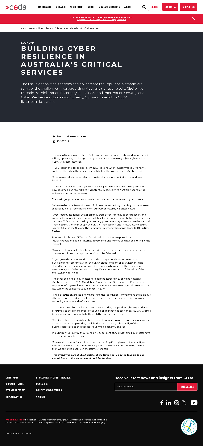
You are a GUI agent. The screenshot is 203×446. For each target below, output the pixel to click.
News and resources (109, 6)
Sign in (154, 6)
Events (90, 6)
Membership (76, 6)
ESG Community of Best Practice (53, 377)
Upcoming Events (15, 383)
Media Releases (14, 396)
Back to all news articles (71, 136)
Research (60, 6)
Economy (50, 28)
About (127, 6)
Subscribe (187, 387)
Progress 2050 (44, 6)
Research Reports (15, 390)
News (40, 28)
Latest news (12, 377)
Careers (40, 396)
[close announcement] (193, 18)
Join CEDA (170, 6)
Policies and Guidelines (49, 390)
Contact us (42, 383)
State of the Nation (72, 358)
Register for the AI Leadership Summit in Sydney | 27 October (101, 20)
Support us (189, 6)
